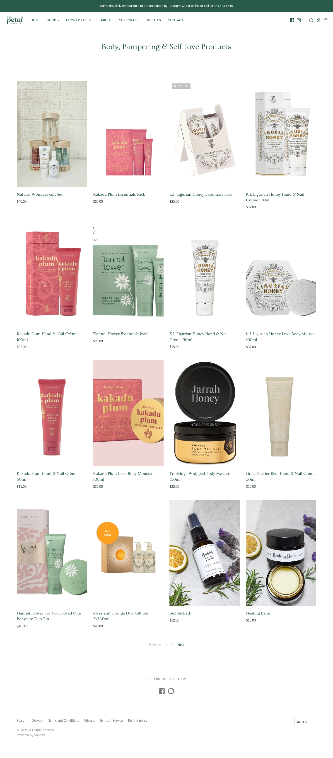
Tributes (153, 20)
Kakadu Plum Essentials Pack (119, 194)
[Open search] (311, 20)
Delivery (37, 720)
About (106, 20)
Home (36, 20)
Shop (51, 20)
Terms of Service (111, 720)
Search (21, 720)
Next (181, 645)
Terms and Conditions (63, 720)
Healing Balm (258, 613)
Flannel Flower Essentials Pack (120, 333)
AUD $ (302, 722)
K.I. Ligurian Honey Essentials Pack (200, 194)
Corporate (128, 20)
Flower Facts (78, 20)
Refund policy (137, 720)
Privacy (89, 720)
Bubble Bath (180, 613)
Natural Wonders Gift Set (40, 194)
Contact (175, 20)
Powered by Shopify (31, 735)
